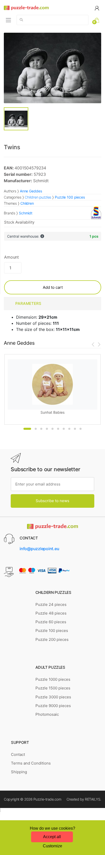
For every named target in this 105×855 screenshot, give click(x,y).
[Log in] (97, 7)
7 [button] (64, 429)
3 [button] (41, 429)
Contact (18, 754)
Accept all (52, 837)
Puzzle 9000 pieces (53, 705)
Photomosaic (47, 714)
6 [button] (58, 429)
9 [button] (75, 429)
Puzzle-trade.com (47, 799)
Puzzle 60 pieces (50, 621)
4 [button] (47, 429)
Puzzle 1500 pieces (52, 688)
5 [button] (52, 429)
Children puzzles (38, 197)
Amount (11, 257)
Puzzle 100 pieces (51, 630)
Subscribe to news (52, 500)
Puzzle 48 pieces (51, 613)
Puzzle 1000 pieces (52, 679)
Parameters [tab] (28, 303)
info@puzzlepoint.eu (39, 548)
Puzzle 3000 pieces (53, 697)
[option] (52, 68)
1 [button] (27, 429)
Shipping (19, 771)
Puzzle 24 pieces (51, 604)
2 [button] (36, 429)
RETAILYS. (93, 799)
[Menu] (8, 20)
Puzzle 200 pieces (52, 639)
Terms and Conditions (31, 763)
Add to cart (53, 287)
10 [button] (81, 429)
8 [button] (69, 429)
